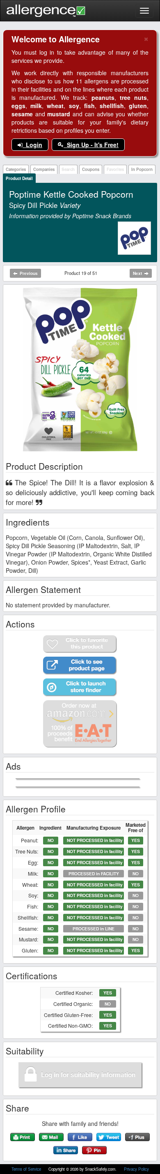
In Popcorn (142, 169)
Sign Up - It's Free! (91, 145)
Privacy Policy (136, 1169)
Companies (44, 169)
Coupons (90, 169)
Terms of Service (26, 1169)
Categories (16, 169)
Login (32, 145)
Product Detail (19, 178)
